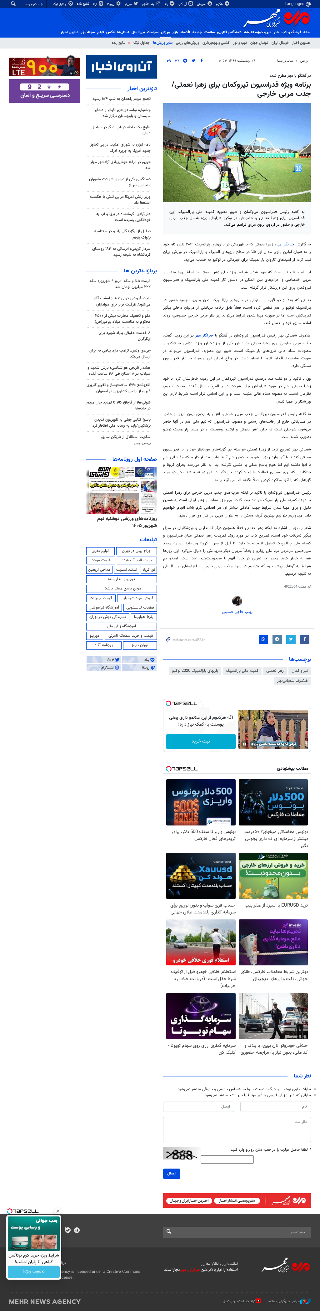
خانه (306, 32)
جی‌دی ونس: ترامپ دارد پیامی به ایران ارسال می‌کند (120, 353)
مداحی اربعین (99, 570)
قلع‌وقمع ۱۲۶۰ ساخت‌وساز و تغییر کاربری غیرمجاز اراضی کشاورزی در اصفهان (119, 388)
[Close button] (58, 1211)
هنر (276, 32)
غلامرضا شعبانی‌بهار (292, 681)
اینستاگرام (148, 4)
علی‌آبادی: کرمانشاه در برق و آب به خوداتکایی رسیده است (123, 217)
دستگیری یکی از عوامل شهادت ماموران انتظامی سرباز (120, 182)
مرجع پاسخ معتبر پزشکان (121, 588)
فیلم (100, 32)
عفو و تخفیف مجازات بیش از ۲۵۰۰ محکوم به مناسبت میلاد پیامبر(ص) (123, 319)
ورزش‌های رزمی (187, 43)
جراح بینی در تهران (136, 551)
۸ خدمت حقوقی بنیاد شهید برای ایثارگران (125, 336)
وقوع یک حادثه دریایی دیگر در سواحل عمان (121, 130)
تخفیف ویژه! (34, 1271)
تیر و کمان (300, 671)
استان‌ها (123, 32)
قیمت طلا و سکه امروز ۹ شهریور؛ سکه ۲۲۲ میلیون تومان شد (120, 284)
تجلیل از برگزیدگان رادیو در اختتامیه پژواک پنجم (122, 234)
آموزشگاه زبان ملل (121, 626)
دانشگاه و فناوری (229, 32)
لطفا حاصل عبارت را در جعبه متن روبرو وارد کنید (271, 1150)
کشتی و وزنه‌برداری (216, 43)
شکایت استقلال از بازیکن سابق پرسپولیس (126, 440)
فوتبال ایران (280, 43)
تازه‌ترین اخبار (142, 89)
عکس (110, 32)
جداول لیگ (60, 4)
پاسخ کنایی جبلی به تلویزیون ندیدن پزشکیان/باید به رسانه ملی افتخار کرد (121, 423)
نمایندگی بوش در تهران (107, 617)
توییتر (128, 4)
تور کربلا (148, 570)
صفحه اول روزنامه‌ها (134, 459)
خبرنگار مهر (286, 244)
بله (167, 4)
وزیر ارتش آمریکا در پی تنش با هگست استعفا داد (120, 200)
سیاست (152, 32)
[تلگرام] (77, 1230)
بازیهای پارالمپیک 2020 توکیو (195, 671)
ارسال (171, 1173)
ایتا (95, 4)
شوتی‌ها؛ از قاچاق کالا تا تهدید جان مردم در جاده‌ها (119, 405)
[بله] (68, 1230)
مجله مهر (88, 32)
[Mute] (253, 744)
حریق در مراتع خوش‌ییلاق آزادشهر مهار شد (120, 165)
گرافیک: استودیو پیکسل (239, 1301)
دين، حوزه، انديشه (257, 32)
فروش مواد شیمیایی (137, 598)
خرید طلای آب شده (137, 560)
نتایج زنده (83, 4)
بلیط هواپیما (143, 617)
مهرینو (94, 636)
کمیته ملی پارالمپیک (242, 671)
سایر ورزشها (285, 61)
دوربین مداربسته (121, 579)
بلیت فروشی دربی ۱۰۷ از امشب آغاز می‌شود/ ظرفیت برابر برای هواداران (122, 301)
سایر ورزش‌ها (162, 43)
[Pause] (244, 744)
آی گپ (183, 4)
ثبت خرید (201, 741)
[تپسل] (168, 703)
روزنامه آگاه (104, 645)
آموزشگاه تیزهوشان (104, 607)
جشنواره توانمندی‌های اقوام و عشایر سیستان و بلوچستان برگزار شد (122, 113)
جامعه (197, 32)
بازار (175, 32)
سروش (202, 4)
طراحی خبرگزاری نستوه (284, 1301)
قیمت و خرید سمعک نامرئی (130, 636)
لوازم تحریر (100, 551)
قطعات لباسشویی (140, 607)
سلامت (209, 32)
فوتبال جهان (259, 43)
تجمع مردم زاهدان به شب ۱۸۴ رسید (121, 99)
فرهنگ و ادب (291, 32)
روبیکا (111, 4)
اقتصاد (185, 32)
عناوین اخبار (301, 43)
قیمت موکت (101, 560)
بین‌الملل (138, 32)
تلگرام (220, 4)
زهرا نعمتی (275, 671)
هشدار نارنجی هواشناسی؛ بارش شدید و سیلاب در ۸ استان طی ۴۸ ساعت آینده (119, 371)
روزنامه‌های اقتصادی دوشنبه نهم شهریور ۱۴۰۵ (125, 522)
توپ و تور (240, 43)
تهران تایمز (140, 645)
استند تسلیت (126, 570)
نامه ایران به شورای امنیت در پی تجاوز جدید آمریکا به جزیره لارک (120, 147)
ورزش (165, 32)
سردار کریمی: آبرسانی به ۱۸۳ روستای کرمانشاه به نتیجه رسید (121, 252)
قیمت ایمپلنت (100, 598)
